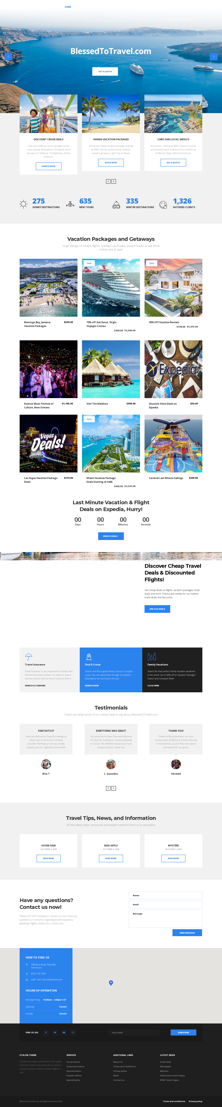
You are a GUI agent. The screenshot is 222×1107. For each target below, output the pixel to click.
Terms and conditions (124, 1066)
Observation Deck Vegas (172, 1075)
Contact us (118, 1080)
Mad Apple (111, 845)
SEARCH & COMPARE (173, 162)
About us (140, 7)
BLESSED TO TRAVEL (37, 6)
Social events (73, 1062)
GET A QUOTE (111, 162)
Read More (48, 858)
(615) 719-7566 (38, 973)
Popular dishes (74, 1075)
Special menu (73, 1080)
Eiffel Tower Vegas (169, 1080)
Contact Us (158, 7)
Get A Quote (191, 7)
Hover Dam (49, 845)
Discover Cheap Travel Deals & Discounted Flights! (173, 573)
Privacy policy (120, 1071)
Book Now (49, 162)
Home (68, 7)
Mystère (173, 845)
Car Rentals (123, 7)
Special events (73, 1071)
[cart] (175, 7)
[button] (111, 983)
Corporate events (75, 1066)
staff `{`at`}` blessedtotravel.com (46, 979)
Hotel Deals (83, 7)
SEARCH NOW (92, 685)
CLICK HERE (153, 685)
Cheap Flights (103, 7)
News (116, 1075)
